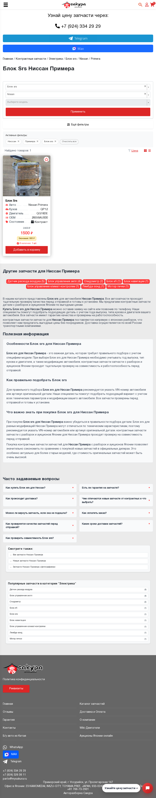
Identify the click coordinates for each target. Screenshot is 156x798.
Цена (134, 151)
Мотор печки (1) (118, 286)
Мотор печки (78, 639)
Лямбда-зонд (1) (93, 286)
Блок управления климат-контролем (78, 627)
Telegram (81, 38)
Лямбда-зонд (78, 633)
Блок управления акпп (78, 596)
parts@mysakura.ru (15, 779)
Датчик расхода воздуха (78, 590)
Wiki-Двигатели (90, 728)
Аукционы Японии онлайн (96, 736)
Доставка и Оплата (92, 712)
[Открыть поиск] (140, 5)
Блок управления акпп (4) (64, 281)
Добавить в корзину (26, 250)
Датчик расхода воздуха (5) (26, 281)
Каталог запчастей (92, 704)
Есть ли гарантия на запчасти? (100, 488)
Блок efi (78, 608)
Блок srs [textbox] (76, 86)
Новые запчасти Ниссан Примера (29, 561)
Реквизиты (16, 688)
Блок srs (78, 614)
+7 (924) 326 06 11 (14, 775)
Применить (78, 112)
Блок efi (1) (114, 281)
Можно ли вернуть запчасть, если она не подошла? (36, 513)
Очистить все (69, 141)
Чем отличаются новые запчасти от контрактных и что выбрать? (114, 500)
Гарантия (9, 720)
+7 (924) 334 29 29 (81, 27)
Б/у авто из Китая (14, 736)
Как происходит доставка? (22, 499)
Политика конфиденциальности (24, 679)
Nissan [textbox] (76, 94)
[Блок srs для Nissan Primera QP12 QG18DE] (26, 175)
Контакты (9, 728)
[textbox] (76, 102)
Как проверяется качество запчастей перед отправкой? (32, 526)
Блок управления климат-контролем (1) (53, 286)
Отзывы (8, 712)
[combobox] (78, 87)
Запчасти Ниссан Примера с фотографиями (34, 567)
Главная (8, 704)
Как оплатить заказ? (94, 513)
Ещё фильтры (80, 125)
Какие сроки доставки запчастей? (102, 524)
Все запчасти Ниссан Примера (28, 555)
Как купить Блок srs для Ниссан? (25, 488)
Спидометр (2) (93, 281)
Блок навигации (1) (136, 281)
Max (81, 48)
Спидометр (78, 602)
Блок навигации (78, 620)
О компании (87, 720)
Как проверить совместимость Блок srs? (30, 538)
